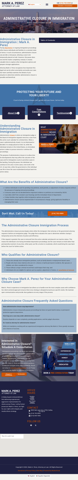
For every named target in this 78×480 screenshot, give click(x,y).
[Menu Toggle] (47, 4)
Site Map (40, 470)
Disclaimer (21, 470)
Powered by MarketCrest (52, 470)
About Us (12, 113)
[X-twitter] (35, 425)
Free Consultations (39, 110)
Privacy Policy (31, 470)
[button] (75, 40)
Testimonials (63, 113)
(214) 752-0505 (65, 3)
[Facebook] (31, 425)
